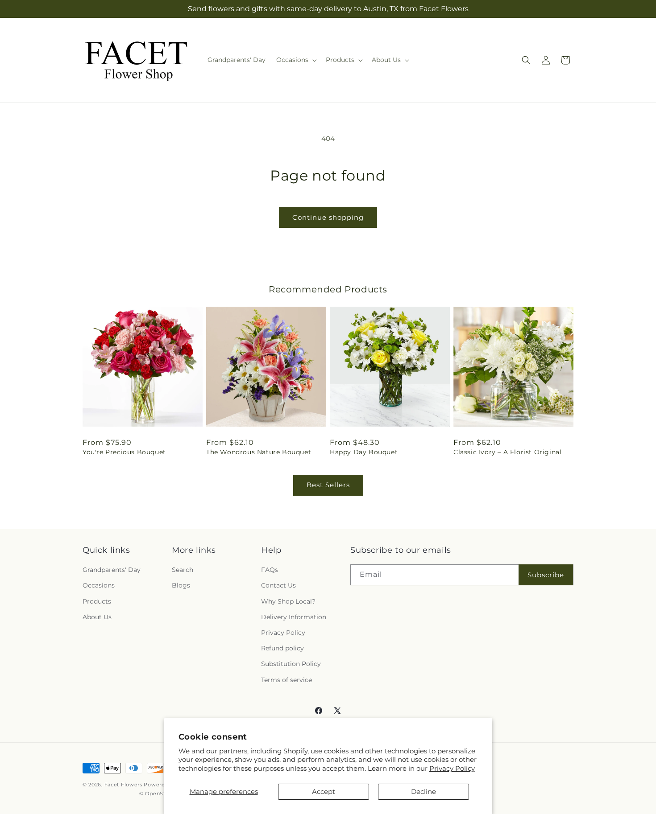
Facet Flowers (123, 784)
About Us (97, 617)
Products (97, 601)
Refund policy (282, 648)
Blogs (181, 585)
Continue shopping (328, 217)
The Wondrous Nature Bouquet (258, 452)
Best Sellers (328, 485)
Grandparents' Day (112, 570)
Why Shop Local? (288, 601)
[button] (295, 59)
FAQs (269, 570)
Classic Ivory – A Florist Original (507, 452)
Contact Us (278, 585)
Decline (423, 791)
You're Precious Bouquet (124, 452)
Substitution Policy (291, 664)
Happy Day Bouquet (364, 452)
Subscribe (545, 575)
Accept (323, 791)
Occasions (99, 585)
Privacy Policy (452, 768)
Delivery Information (293, 617)
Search (182, 570)
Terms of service (286, 680)
